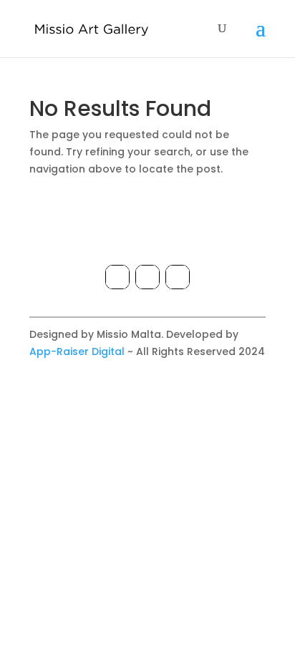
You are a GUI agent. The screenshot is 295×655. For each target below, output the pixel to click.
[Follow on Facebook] (117, 277)
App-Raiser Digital (77, 351)
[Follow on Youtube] (177, 277)
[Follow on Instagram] (147, 277)
